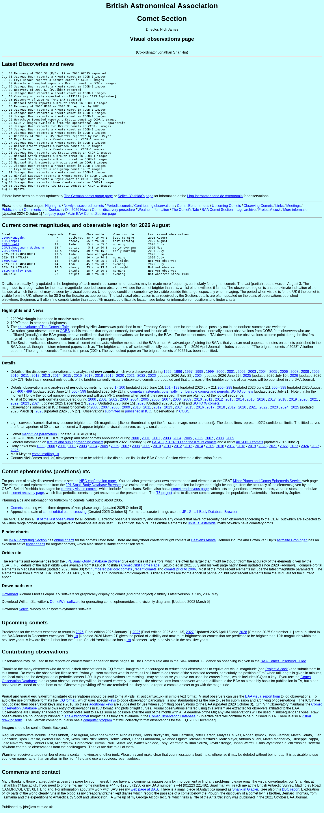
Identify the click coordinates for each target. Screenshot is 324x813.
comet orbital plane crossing (65, 512)
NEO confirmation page (98, 481)
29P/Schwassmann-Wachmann (23, 247)
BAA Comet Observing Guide (283, 661)
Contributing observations (154, 206)
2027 (190, 632)
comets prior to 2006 (180, 569)
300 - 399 (279, 387)
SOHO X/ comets (206, 403)
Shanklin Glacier (245, 789)
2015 (67, 375)
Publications (11, 210)
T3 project (164, 493)
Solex (23, 609)
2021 (131, 375)
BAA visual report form (262, 696)
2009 (316, 371)
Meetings (293, 206)
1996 (178, 371)
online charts (64, 540)
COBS (65, 331)
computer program (97, 720)
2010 (15, 375)
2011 (25, 375)
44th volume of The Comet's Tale (43, 327)
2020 (120, 375)
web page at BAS (144, 789)
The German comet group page (88, 196)
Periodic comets (119, 206)
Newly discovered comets (84, 206)
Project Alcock (269, 210)
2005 (273, 371)
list (76, 636)
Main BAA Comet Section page (91, 213)
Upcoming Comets (226, 206)
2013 (46, 375)
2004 (263, 371)
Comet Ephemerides (193, 206)
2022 (141, 375)
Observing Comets (258, 206)
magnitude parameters (39, 434)
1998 (199, 371)
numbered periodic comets (111, 569)
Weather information (153, 210)
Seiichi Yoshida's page (135, 196)
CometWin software (65, 601)
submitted (112, 411)
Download (10, 594)
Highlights (53, 206)
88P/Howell (10, 244)
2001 (231, 371)
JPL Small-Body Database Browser (93, 485)
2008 (305, 371)
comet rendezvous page (190, 489)
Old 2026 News (77, 210)
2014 (57, 375)
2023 (152, 375)
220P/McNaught (13, 237)
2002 (242, 371)
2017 (88, 375)
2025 (247, 375)
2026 (294, 375)
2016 (78, 375)
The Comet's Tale (185, 210)
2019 (110, 375)
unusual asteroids (202, 523)
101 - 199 (172, 387)
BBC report (290, 789)
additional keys (101, 704)
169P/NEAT (10, 260)
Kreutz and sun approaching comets (75, 442)
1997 (189, 371)
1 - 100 (119, 387)
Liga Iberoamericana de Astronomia (215, 196)
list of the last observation (54, 519)
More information (296, 210)
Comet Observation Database (172, 716)
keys (112, 700)
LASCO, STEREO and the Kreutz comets (184, 442)
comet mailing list (45, 454)
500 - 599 (78, 391)
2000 (220, 371)
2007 (294, 371)
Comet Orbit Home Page (140, 565)
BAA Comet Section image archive (229, 210)
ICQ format (67, 700)
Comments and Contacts (43, 210)
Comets (17, 508)
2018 (99, 375)
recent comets (145, 569)
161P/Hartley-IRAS (17, 270)
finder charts (35, 544)
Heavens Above (203, 540)
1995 (167, 371)
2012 (35, 375)
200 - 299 (225, 387)
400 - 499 (24, 391)
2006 (284, 371)
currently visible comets (79, 489)
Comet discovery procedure (113, 210)
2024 (199, 375)
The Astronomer (76, 716)
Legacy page (55, 213)
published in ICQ (138, 411)
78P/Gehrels (11, 250)
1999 (210, 371)
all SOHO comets (249, 442)
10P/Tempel (10, 241)
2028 (243, 632)
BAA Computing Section (28, 540)
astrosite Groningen (292, 540)
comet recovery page (27, 493)
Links (279, 206)
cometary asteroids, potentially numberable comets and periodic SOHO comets (191, 391)
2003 (252, 371)
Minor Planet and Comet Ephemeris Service (267, 481)
